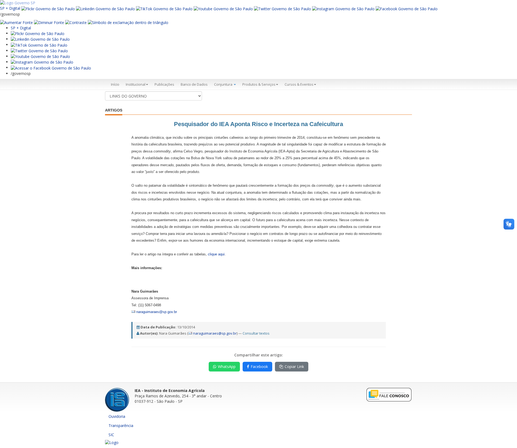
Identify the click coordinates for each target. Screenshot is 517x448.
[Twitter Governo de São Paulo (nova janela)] (282, 8)
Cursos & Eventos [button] (299, 84)
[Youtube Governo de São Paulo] (40, 56)
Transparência (121, 425)
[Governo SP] (17, 2)
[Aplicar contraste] (76, 22)
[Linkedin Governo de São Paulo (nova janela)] (105, 8)
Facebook (259, 366)
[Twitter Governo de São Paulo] (39, 50)
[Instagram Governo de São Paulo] (343, 8)
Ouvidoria (117, 416)
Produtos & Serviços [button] (258, 84)
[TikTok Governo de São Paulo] (39, 44)
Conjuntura (223, 84)
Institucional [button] (135, 84)
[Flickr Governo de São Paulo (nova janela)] (48, 8)
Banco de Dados (194, 84)
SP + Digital (10, 8)
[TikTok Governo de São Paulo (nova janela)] (164, 8)
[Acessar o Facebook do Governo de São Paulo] (51, 67)
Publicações (164, 84)
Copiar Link (294, 366)
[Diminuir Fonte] (49, 22)
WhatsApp (227, 366)
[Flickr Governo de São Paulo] (37, 33)
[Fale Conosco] (389, 394)
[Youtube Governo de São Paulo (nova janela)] (223, 8)
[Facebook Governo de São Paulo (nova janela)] (407, 8)
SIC (111, 434)
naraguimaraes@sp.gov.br (215, 333)
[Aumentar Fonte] (16, 22)
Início (115, 84)
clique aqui (216, 254)
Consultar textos (256, 333)
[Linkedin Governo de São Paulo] (40, 38)
